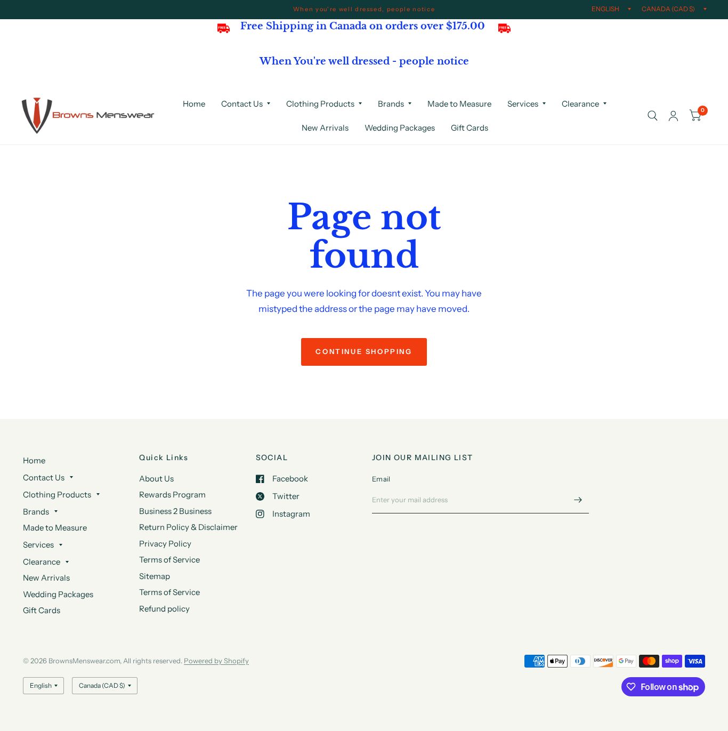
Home (194, 104)
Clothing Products (320, 104)
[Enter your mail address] (578, 499)
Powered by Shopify (216, 660)
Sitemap (154, 576)
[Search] (652, 115)
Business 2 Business (175, 511)
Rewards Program (172, 494)
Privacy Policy (165, 544)
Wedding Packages (400, 128)
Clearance (580, 104)
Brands (391, 104)
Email (381, 479)
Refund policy (164, 609)
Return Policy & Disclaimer (188, 527)
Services (522, 104)
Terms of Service (169, 560)
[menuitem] (194, 104)
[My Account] (673, 115)
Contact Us (242, 104)
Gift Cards (469, 128)
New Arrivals (325, 128)
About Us (156, 478)
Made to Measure (459, 104)
